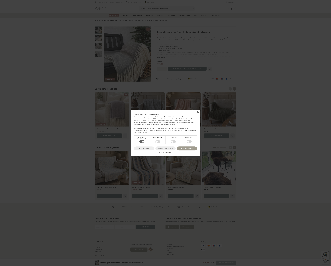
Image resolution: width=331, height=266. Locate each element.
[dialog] (165, 133)
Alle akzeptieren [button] (186, 148)
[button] (165, 153)
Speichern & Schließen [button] (165, 148)
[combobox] (198, 112)
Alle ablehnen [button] (144, 148)
